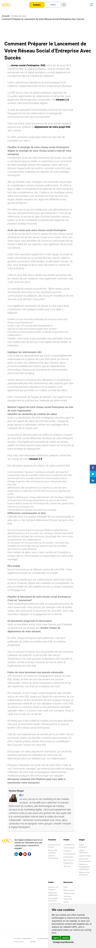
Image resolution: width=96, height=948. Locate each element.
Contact (33, 941)
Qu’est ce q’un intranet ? (53, 888)
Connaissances (69, 854)
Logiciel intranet (85, 855)
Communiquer (69, 847)
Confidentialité (42, 938)
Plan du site (18, 941)
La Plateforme (69, 844)
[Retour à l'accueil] (6, 5)
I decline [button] (65, 938)
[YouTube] (25, 854)
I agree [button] (56, 938)
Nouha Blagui (16, 790)
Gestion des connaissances (84, 860)
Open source (68, 860)
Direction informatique (53, 856)
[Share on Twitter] (93, 474)
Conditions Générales (22, 938)
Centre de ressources (68, 897)
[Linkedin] (16, 854)
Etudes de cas (18, 15)
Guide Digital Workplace (53, 899)
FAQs (66, 887)
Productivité (68, 857)
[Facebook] (29, 854)
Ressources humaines (52, 851)
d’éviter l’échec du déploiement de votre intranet (34, 629)
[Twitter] (20, 854)
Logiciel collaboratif (83, 851)
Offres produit (69, 890)
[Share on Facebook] (93, 468)
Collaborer (68, 851)
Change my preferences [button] (63, 942)
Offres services (69, 893)
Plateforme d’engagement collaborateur (84, 866)
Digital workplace (83, 845)
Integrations (68, 863)
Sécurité (67, 866)
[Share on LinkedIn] (93, 480)
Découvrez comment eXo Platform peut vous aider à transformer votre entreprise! (37, 780)
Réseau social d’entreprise (84, 873)
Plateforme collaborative (53, 894)
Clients (66, 902)
